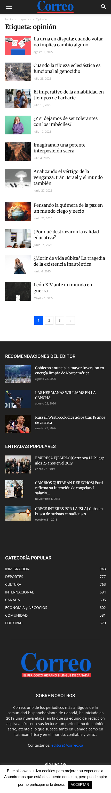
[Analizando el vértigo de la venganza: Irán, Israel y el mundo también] (18, 178)
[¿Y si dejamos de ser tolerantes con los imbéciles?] (18, 125)
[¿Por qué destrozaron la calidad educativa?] (18, 238)
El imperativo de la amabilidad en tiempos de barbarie (69, 95)
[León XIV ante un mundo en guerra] (18, 291)
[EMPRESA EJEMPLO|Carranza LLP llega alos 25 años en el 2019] (18, 464)
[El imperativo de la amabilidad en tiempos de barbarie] (18, 98)
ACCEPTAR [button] (80, 785)
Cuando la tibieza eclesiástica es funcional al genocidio (67, 68)
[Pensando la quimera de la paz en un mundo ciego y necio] (18, 211)
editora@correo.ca (67, 745)
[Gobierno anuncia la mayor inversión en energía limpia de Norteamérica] (18, 374)
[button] (104, 7)
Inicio (9, 19)
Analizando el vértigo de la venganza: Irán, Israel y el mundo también (68, 177)
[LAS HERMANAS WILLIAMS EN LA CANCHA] (18, 399)
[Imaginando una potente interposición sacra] (18, 151)
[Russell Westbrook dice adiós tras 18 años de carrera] (18, 424)
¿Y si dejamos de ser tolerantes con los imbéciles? (66, 121)
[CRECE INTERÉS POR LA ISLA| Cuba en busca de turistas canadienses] (18, 513)
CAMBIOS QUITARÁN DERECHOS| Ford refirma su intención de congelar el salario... (69, 487)
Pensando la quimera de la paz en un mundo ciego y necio (68, 208)
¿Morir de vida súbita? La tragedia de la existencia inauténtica (69, 261)
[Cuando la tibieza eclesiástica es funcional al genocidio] (18, 72)
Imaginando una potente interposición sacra (59, 148)
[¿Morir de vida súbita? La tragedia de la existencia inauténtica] (18, 264)
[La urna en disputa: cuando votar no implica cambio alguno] (18, 45)
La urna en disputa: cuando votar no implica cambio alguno (68, 42)
